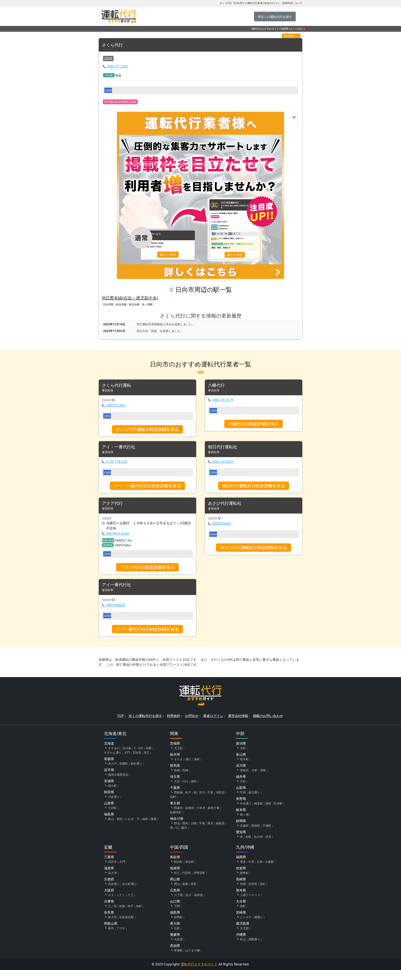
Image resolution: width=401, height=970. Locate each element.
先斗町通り (129, 884)
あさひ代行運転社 (224, 503)
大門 (127, 752)
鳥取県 (175, 857)
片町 (243, 781)
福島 (145, 819)
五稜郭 (136, 752)
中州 (251, 862)
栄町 (173, 797)
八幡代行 (216, 385)
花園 (148, 748)
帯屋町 (178, 950)
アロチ (120, 928)
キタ (111, 895)
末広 (147, 752)
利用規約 (173, 715)
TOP (120, 715)
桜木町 (244, 759)
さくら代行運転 (116, 385)
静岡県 (241, 821)
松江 (177, 873)
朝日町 (178, 862)
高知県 (175, 945)
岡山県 (175, 879)
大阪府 (109, 890)
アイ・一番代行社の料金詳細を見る (147, 486)
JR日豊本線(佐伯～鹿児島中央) (130, 298)
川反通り (114, 797)
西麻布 (178, 808)
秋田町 (178, 917)
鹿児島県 (242, 923)
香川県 (175, 923)
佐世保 (252, 884)
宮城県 (109, 781)
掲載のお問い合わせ (268, 715)
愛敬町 (244, 873)
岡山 (177, 884)
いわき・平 (132, 819)
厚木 (210, 823)
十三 (130, 895)
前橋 (177, 770)
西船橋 (178, 792)
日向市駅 (108, 304)
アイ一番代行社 (116, 584)
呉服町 (244, 826)
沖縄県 (241, 934)
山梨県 (241, 787)
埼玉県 (175, 776)
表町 (194, 884)
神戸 (130, 906)
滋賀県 (109, 868)
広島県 (175, 890)
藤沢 (184, 828)
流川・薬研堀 (194, 895)
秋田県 (109, 792)
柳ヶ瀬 (244, 814)
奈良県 (109, 912)
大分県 (241, 901)
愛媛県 (175, 934)
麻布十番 (214, 808)
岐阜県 (241, 809)
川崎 (194, 823)
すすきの (114, 748)
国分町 (112, 786)
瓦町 (177, 928)
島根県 (175, 868)
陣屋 (153, 819)
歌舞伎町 (176, 812)
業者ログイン (213, 715)
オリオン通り (183, 759)
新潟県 (241, 743)
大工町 (178, 748)
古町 (243, 748)
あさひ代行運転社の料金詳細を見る (253, 547)
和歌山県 (110, 923)
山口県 (175, 901)
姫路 (122, 906)
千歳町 (267, 826)
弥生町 (189, 862)
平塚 (202, 823)
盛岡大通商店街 (118, 775)
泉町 (197, 759)
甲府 (243, 792)
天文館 (244, 928)
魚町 (139, 906)
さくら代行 (112, 45)
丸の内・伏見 (262, 837)
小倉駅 (269, 862)
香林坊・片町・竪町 (253, 770)
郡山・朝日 (115, 819)
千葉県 (175, 787)
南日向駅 (134, 304)
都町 (243, 906)
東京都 (175, 803)
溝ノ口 (174, 828)
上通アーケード (250, 895)
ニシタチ (246, 917)
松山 (243, 939)
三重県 (109, 857)
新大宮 (112, 917)
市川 (202, 792)
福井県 (241, 776)
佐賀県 (241, 868)
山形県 (109, 803)
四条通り (114, 884)
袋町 (268, 803)
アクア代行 (112, 503)
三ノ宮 (112, 906)
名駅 (248, 837)
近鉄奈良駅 (126, 917)
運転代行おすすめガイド (265, 29)
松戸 (188, 792)
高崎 (185, 770)
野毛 (177, 823)
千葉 (210, 792)
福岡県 (241, 857)
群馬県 (175, 765)
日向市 (108, 58)
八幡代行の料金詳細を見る (253, 424)
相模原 (220, 823)
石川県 (241, 765)
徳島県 (175, 912)
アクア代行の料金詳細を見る (147, 567)
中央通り (246, 803)
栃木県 (175, 754)
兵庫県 (109, 901)
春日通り (254, 792)
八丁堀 (178, 895)
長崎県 (241, 879)
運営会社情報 (238, 715)
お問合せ (191, 715)
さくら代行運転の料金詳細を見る (147, 429)
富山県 (241, 754)
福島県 (109, 814)
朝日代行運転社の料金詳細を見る (253, 486)
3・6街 (138, 748)
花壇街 (189, 808)
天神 (260, 862)
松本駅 (278, 803)
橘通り (258, 917)
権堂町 (258, 803)
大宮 (177, 781)
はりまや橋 (192, 950)
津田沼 (220, 792)
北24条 (126, 748)
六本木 (201, 808)
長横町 (123, 763)
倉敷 (185, 884)
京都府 (109, 879)
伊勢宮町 (199, 873)
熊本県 (241, 890)
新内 (111, 928)
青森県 (109, 758)
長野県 (241, 798)
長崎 (243, 884)
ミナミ (120, 895)
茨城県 (175, 743)
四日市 (112, 862)
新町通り (136, 763)
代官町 (186, 873)
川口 (185, 781)
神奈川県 (176, 818)
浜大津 (112, 873)
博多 (243, 862)
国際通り (254, 939)
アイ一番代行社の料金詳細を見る (147, 629)
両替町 (255, 826)
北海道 (109, 743)
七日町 (112, 808)
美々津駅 (147, 304)
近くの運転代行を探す (145, 715)
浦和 (194, 781)
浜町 (262, 884)
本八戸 (112, 763)
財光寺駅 (121, 304)
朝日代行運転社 (222, 447)
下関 (177, 906)
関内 (185, 823)
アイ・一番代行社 (118, 447)
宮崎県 (284, 29)
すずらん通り (113, 752)
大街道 (178, 939)
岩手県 (109, 770)
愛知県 (241, 832)
